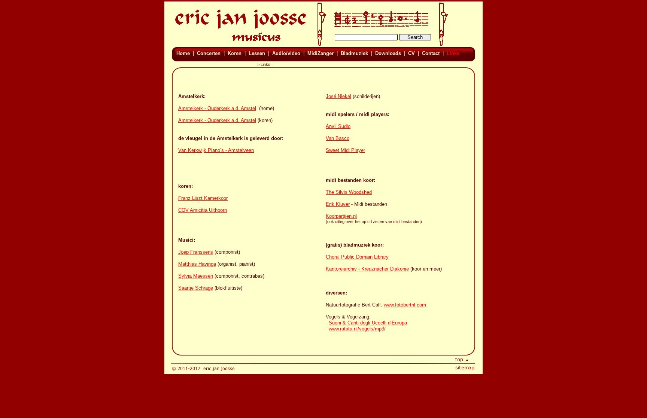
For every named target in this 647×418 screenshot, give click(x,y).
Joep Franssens (195, 252)
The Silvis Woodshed (349, 192)
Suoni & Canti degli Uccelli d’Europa (368, 323)
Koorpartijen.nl (341, 216)
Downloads (388, 53)
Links (452, 53)
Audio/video (286, 53)
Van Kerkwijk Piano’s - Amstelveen (216, 150)
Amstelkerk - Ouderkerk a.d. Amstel (217, 108)
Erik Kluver (338, 204)
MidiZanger (320, 53)
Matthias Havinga (197, 264)
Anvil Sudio (338, 126)
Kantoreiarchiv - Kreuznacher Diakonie (367, 269)
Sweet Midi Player (345, 150)
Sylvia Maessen (195, 276)
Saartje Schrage (195, 288)
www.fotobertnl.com (405, 305)
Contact (430, 53)
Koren (234, 53)
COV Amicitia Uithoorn (202, 210)
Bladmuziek (354, 53)
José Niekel (338, 96)
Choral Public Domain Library (357, 257)
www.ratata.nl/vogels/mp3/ (357, 329)
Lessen (257, 53)
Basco (342, 138)
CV (411, 53)
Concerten (208, 53)
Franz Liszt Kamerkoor (203, 198)
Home (183, 53)
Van (330, 138)
